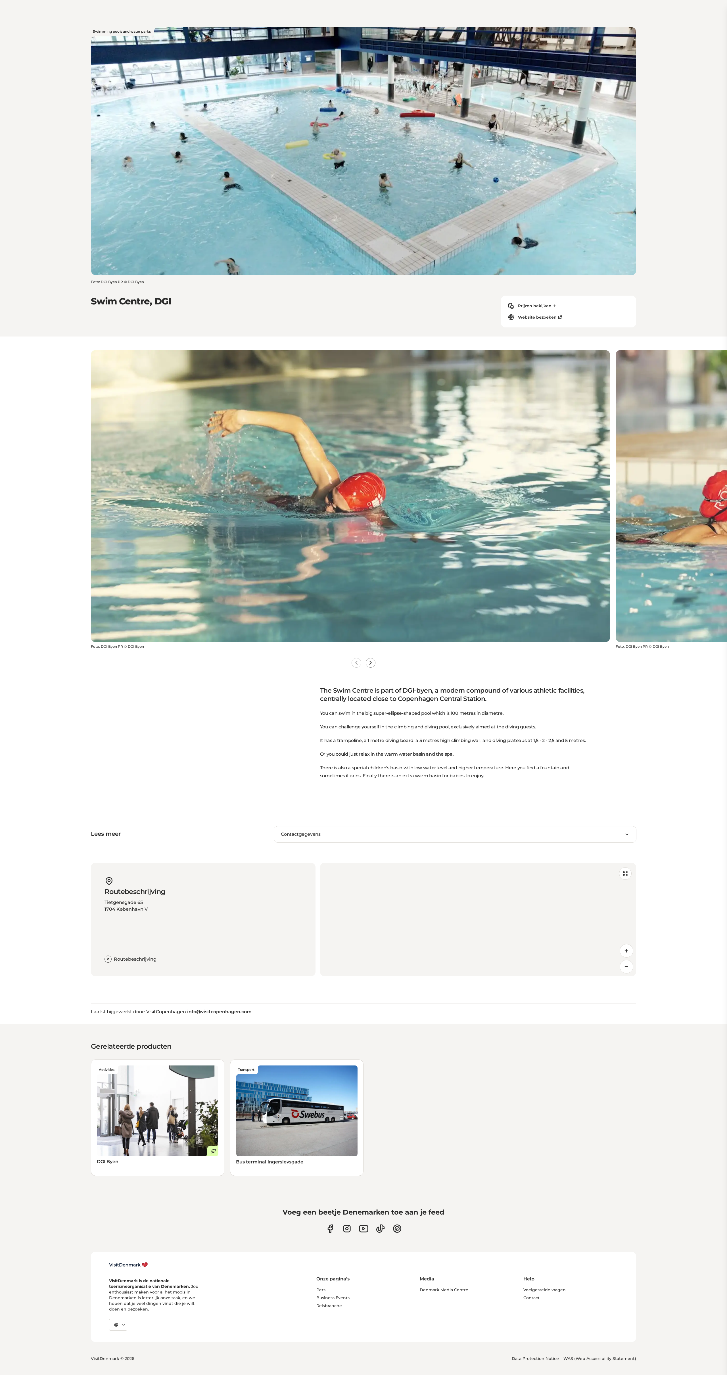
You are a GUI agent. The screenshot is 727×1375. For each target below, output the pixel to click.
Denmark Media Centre (444, 1289)
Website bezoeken (537, 317)
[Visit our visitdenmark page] (364, 1229)
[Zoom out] (626, 966)
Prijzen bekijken (534, 305)
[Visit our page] (347, 1229)
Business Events (333, 1297)
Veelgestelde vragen (544, 1289)
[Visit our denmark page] (330, 1229)
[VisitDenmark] (128, 1265)
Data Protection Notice (535, 1358)
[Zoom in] (626, 951)
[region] (478, 919)
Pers (320, 1289)
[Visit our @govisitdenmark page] (380, 1229)
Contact (531, 1297)
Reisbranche (329, 1305)
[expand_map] (625, 873)
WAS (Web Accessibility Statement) (599, 1358)
